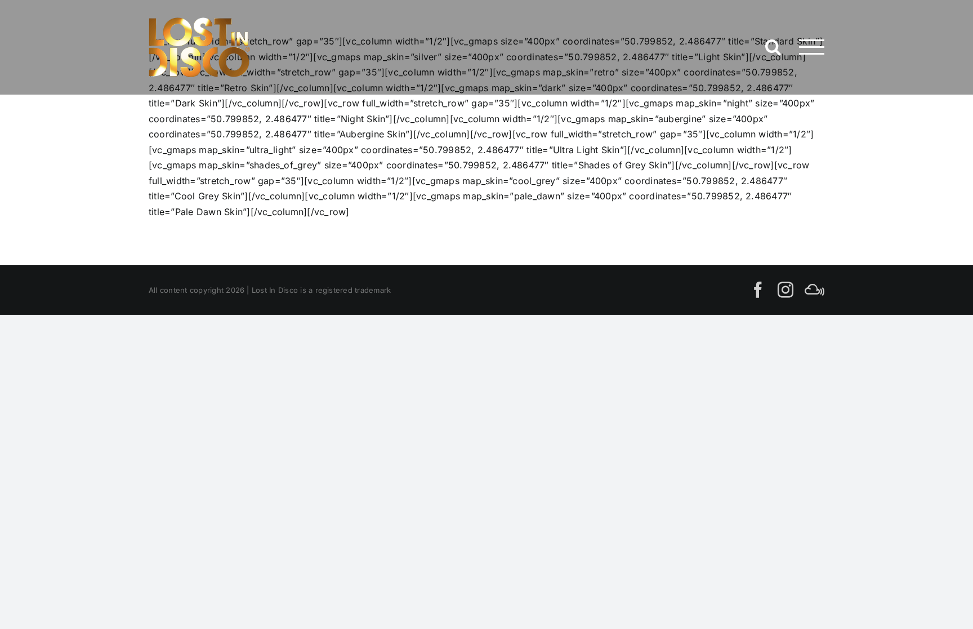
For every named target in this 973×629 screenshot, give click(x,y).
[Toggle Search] (773, 46)
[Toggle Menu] (811, 47)
